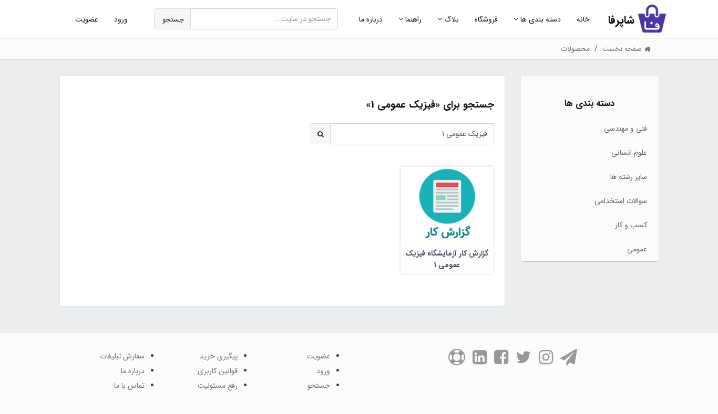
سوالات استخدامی (620, 201)
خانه (583, 19)
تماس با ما (129, 385)
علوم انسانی (629, 152)
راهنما (412, 19)
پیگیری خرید (219, 356)
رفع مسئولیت (218, 385)
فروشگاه (486, 19)
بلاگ (450, 19)
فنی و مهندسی (625, 128)
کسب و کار (631, 225)
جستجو (173, 19)
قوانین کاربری (218, 371)
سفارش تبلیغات (122, 356)
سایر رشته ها (628, 177)
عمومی (637, 249)
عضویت (86, 19)
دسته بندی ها (539, 19)
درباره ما (371, 19)
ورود (121, 19)
